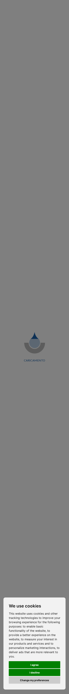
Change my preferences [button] (34, 680)
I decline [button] (35, 672)
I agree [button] (34, 664)
